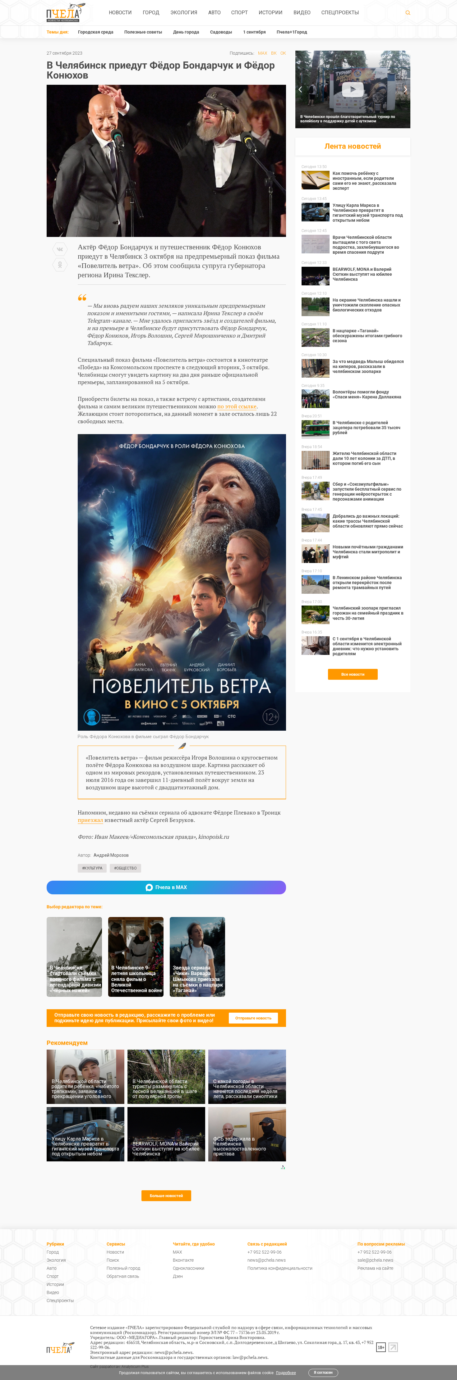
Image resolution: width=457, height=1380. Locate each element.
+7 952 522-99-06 (264, 1252)
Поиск (113, 1260)
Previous (300, 89)
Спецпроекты (340, 13)
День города (186, 32)
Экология (183, 13)
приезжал (90, 820)
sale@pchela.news (375, 1260)
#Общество (125, 868)
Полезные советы (143, 32)
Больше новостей (166, 1195)
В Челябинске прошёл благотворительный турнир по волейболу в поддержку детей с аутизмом (347, 119)
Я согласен (323, 1372)
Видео (302, 13)
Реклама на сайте (375, 1268)
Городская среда (95, 32)
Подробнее (286, 1373)
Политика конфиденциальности (279, 1268)
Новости (120, 13)
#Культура (92, 868)
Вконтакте (183, 1260)
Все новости (352, 674)
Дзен (178, 1276)
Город (151, 13)
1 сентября (254, 32)
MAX (262, 53)
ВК (274, 53)
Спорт (239, 13)
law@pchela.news (250, 1357)
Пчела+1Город (292, 32)
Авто (214, 13)
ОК (283, 53)
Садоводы (221, 32)
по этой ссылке (236, 406)
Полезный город (123, 1268)
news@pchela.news (266, 1260)
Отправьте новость (253, 1018)
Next (405, 89)
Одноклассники (188, 1268)
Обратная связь (123, 1276)
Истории (271, 13)
